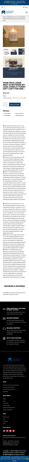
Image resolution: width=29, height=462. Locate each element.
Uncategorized (9, 17)
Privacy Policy (6, 405)
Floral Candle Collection (9, 387)
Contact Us (5, 403)
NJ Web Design (7, 454)
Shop (4, 17)
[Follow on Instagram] (10, 431)
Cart (4, 419)
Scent (4, 96)
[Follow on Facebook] (4, 431)
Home (4, 398)
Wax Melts (5, 391)
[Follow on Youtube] (13, 431)
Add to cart (14, 104)
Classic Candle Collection (9, 389)
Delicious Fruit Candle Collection (11, 385)
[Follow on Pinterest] (7, 431)
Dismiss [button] (14, 460)
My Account (6, 417)
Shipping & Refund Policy (9, 407)
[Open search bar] (4, 7)
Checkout (5, 421)
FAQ (4, 423)
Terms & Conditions (7, 409)
